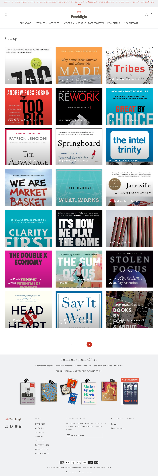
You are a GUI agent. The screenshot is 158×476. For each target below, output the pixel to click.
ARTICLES (41, 23)
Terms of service (85, 472)
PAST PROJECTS (96, 23)
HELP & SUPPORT (130, 23)
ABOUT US (81, 23)
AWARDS (67, 23)
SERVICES (54, 23)
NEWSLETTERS (113, 23)
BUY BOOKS (26, 23)
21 (82, 344)
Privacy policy (71, 472)
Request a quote (118, 428)
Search (114, 424)
